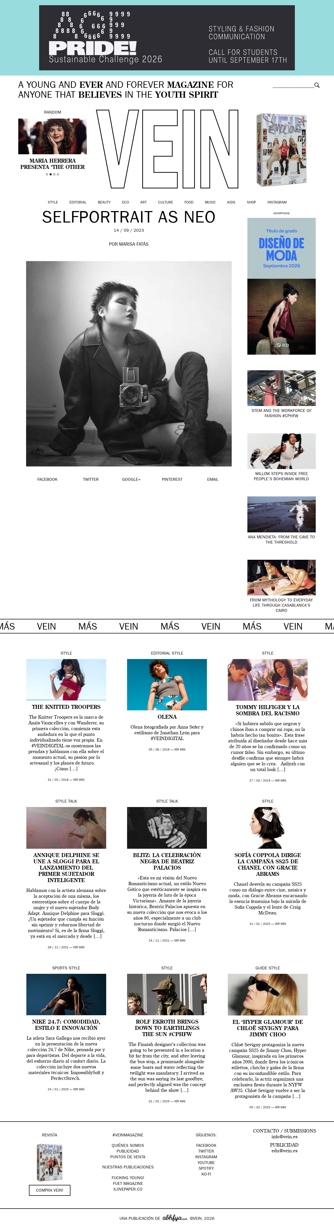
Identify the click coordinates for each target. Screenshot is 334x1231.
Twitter (206, 1152)
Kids (231, 203)
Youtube (206, 1163)
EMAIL (212, 480)
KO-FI (206, 1175)
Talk (72, 802)
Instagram (277, 203)
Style (53, 203)
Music (210, 203)
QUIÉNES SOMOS (128, 1146)
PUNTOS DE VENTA (127, 1157)
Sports (59, 969)
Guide (261, 969)
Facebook (206, 1146)
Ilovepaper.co (128, 1190)
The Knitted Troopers (66, 707)
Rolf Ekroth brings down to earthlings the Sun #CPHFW (167, 1028)
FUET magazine (128, 1184)
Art (143, 203)
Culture (165, 203)
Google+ (9, 1227)
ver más (79, 780)
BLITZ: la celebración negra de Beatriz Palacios (167, 862)
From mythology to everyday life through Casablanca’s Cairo (281, 606)
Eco (125, 203)
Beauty (104, 203)
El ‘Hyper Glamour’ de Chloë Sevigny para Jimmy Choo (267, 1029)
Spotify (206, 1169)
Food (188, 203)
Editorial (77, 203)
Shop (251, 203)
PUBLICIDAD (128, 1152)
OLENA (167, 717)
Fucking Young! (128, 1178)
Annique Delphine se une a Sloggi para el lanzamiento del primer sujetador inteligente (66, 868)
